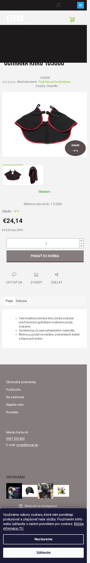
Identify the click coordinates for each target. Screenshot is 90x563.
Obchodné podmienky (21, 382)
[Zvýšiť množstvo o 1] (81, 240)
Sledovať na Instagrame (40, 506)
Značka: (47, 86)
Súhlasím (43, 553)
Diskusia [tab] (21, 301)
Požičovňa (13, 389)
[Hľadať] (58, 5)
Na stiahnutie (15, 397)
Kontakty (12, 412)
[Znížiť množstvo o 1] (81, 245)
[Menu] (80, 5)
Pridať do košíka (45, 256)
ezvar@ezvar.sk (27, 445)
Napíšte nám (15, 405)
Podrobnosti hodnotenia (54, 81)
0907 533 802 (15, 439)
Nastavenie (44, 539)
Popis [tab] (9, 301)
